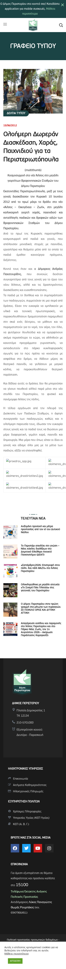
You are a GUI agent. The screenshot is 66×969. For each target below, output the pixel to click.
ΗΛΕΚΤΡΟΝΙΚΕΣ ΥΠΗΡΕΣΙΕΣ (25, 768)
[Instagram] (49, 848)
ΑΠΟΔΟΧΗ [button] (15, 961)
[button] (61, 25)
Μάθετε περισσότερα (16, 954)
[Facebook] (15, 848)
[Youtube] (38, 848)
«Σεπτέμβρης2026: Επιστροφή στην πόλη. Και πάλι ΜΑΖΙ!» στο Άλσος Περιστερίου (40, 568)
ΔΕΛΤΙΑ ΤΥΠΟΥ (16, 113)
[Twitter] (26, 848)
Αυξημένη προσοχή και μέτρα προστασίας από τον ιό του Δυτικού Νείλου (40, 529)
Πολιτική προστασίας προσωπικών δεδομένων (32, 940)
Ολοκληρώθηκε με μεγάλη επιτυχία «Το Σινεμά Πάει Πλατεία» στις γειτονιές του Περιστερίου (40, 587)
